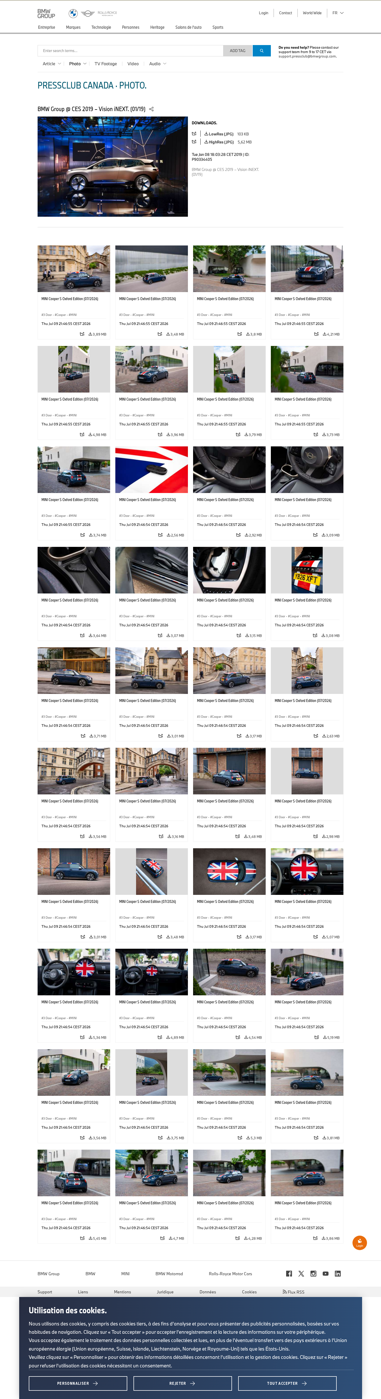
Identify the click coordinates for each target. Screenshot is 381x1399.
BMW (90, 1273)
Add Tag (237, 50)
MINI (125, 1273)
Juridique (165, 1291)
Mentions (122, 1291)
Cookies (249, 1291)
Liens (83, 1291)
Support (45, 1291)
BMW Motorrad (169, 1273)
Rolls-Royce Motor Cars (230, 1273)
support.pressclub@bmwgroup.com (307, 56)
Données (208, 1291)
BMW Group (49, 1273)
